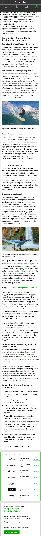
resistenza (17, 378)
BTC (21, 271)
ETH (30, 271)
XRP (30, 273)
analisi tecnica (25, 357)
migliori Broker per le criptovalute (24, 287)
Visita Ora (36, 459)
